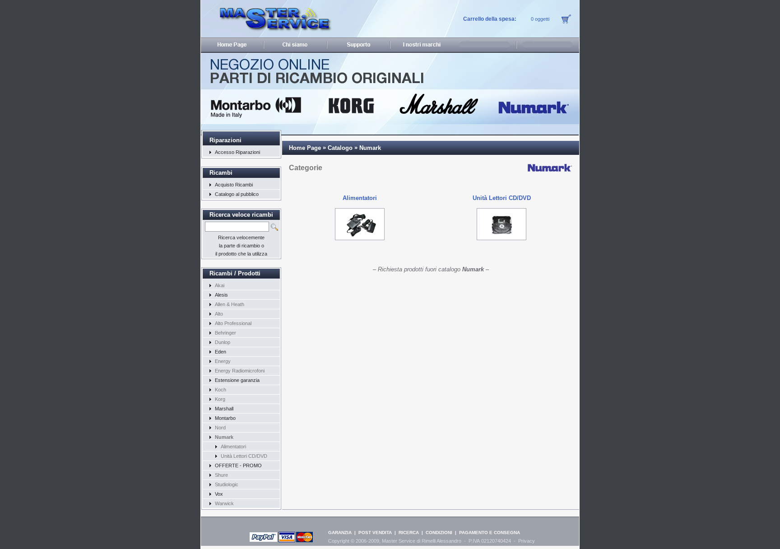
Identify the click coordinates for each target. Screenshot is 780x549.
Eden (220, 351)
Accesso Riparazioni (237, 152)
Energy (223, 361)
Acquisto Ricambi (234, 184)
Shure (221, 475)
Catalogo (340, 147)
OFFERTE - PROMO (238, 465)
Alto (219, 313)
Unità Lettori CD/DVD (244, 456)
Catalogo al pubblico (237, 194)
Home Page (305, 147)
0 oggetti (540, 19)
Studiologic (226, 484)
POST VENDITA (375, 532)
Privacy (526, 541)
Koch (220, 389)
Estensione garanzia (237, 380)
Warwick (224, 503)
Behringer (225, 332)
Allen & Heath (229, 304)
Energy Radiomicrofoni (240, 370)
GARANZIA (340, 532)
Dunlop (222, 342)
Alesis (221, 295)
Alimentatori (233, 446)
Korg (220, 399)
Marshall (224, 408)
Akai (219, 285)
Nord (220, 427)
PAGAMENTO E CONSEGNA (489, 532)
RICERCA (409, 532)
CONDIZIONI (439, 532)
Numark (370, 147)
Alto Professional (233, 323)
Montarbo (225, 418)
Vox (219, 494)
